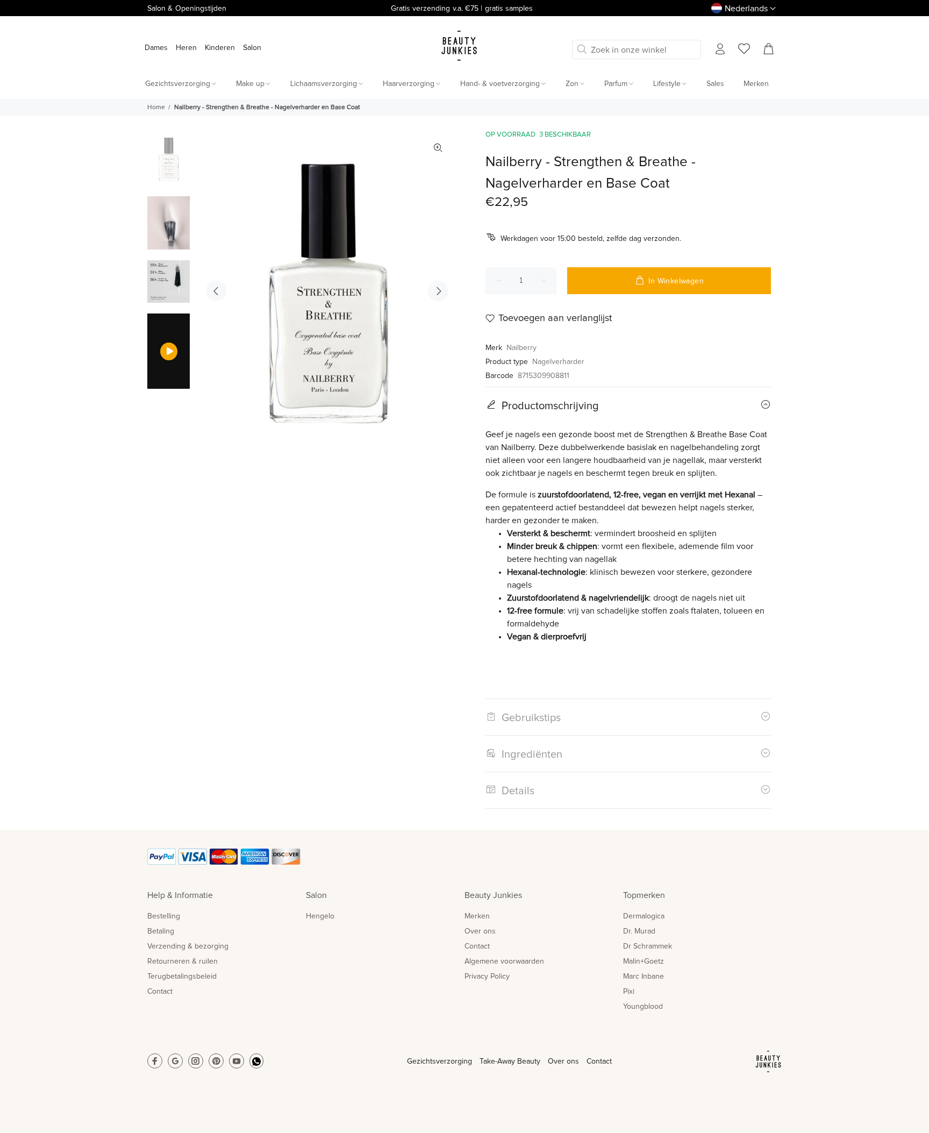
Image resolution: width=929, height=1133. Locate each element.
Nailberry (521, 348)
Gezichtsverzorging (439, 1061)
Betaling (160, 931)
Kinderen (220, 48)
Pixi (628, 991)
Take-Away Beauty (510, 1061)
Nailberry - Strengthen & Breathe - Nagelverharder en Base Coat (267, 107)
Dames (156, 48)
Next (438, 291)
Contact (160, 991)
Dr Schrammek (647, 946)
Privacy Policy (487, 976)
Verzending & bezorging (187, 946)
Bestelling (163, 916)
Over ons (480, 931)
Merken (477, 916)
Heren (186, 48)
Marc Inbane (643, 976)
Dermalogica (643, 916)
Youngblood (643, 1006)
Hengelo (320, 916)
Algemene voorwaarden (504, 961)
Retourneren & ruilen (182, 961)
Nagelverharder (558, 362)
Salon (252, 48)
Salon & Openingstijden (186, 8)
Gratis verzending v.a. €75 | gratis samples (462, 8)
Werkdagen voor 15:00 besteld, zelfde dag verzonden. (591, 239)
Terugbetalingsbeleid (182, 976)
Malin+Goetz (643, 961)
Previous (216, 291)
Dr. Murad (639, 931)
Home (156, 107)
